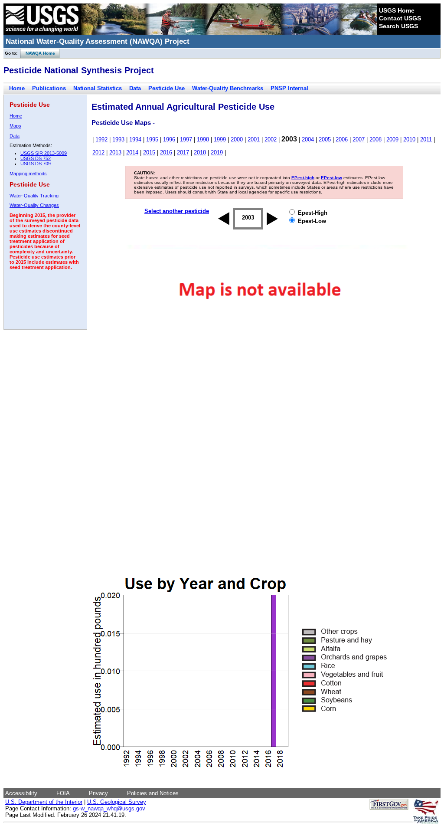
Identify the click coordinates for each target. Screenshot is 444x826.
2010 (409, 139)
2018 (200, 152)
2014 (132, 152)
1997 (186, 139)
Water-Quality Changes (34, 205)
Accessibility (21, 793)
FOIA (63, 793)
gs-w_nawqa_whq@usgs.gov (109, 808)
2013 (115, 152)
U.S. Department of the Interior (43, 802)
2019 (217, 152)
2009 (392, 139)
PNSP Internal (289, 88)
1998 (203, 139)
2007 (359, 139)
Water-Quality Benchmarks (227, 88)
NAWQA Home (37, 53)
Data (135, 88)
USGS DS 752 (35, 158)
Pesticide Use (166, 88)
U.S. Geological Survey (116, 802)
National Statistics (97, 88)
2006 (342, 139)
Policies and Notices (153, 793)
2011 (426, 139)
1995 (152, 139)
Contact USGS (400, 18)
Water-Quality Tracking (34, 195)
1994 (135, 139)
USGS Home (397, 10)
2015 (149, 152)
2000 (237, 139)
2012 (98, 152)
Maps (15, 125)
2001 (254, 139)
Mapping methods (28, 173)
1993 (118, 139)
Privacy (98, 793)
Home (17, 88)
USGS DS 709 (35, 163)
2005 (325, 139)
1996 (169, 139)
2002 (270, 139)
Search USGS (398, 26)
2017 (183, 152)
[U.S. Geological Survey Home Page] (42, 32)
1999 (220, 139)
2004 (308, 139)
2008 (375, 139)
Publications (49, 88)
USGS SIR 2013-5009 (43, 153)
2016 (166, 152)
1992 (101, 139)
